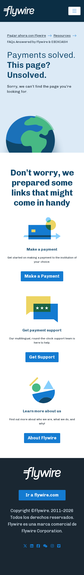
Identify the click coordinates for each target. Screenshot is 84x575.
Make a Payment (42, 276)
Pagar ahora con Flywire (26, 36)
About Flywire (42, 438)
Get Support (42, 357)
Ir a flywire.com (42, 495)
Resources (62, 36)
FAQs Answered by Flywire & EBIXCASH (37, 42)
